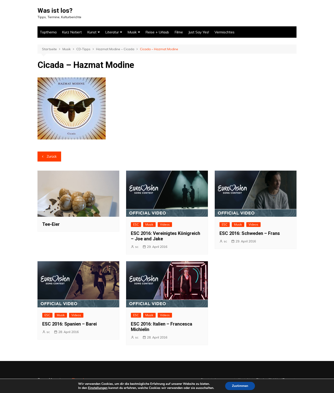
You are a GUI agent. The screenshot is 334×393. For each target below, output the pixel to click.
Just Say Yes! (198, 32)
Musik (132, 32)
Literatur (112, 32)
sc (136, 247)
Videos (165, 224)
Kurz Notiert (72, 32)
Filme (178, 32)
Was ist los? (54, 10)
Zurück (52, 156)
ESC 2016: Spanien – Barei (69, 324)
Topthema (48, 32)
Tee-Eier (51, 224)
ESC (136, 224)
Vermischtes (224, 32)
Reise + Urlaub (157, 32)
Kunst (92, 32)
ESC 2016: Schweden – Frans (249, 233)
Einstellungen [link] (97, 388)
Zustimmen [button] (240, 386)
